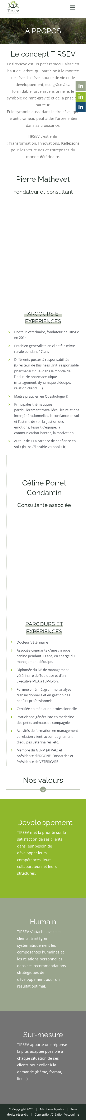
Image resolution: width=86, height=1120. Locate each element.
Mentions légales (52, 1109)
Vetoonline (71, 1114)
